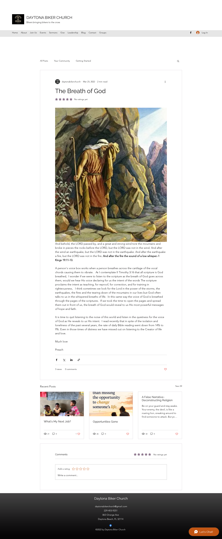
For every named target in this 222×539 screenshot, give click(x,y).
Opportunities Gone (105, 421)
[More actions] (165, 81)
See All (178, 386)
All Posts (44, 60)
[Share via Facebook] (56, 359)
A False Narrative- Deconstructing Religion (157, 398)
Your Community (62, 60)
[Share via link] (78, 359)
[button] (178, 61)
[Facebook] (190, 32)
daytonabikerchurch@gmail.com (111, 506)
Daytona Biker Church (111, 498)
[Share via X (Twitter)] (64, 359)
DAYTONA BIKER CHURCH (49, 17)
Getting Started (83, 60)
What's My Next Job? (57, 421)
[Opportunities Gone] (111, 404)
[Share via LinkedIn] (71, 359)
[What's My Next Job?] (62, 404)
